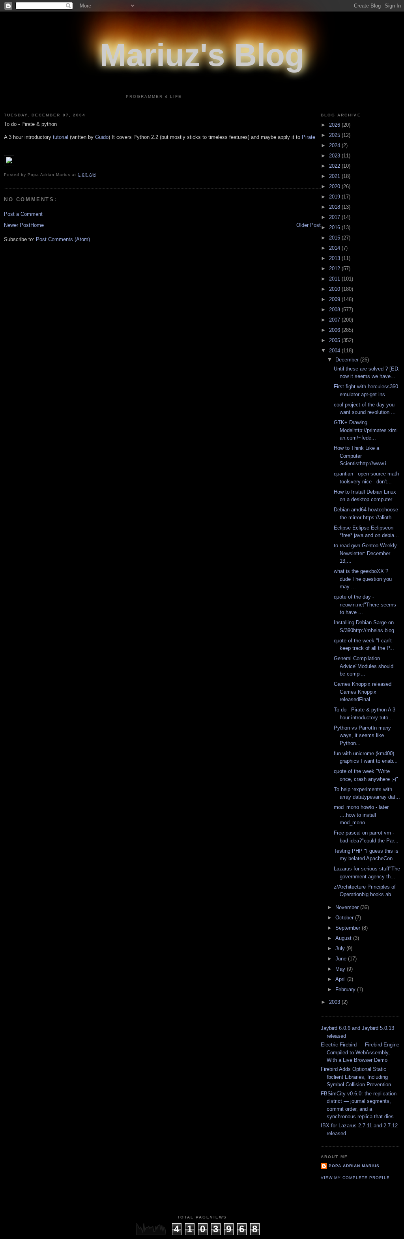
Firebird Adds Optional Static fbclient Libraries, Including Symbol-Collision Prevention (356, 1076)
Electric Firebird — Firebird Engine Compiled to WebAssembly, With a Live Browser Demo (360, 1052)
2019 (335, 197)
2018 (335, 207)
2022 (335, 166)
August (344, 938)
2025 (335, 135)
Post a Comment (23, 214)
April (341, 979)
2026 (335, 125)
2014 (335, 248)
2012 (335, 268)
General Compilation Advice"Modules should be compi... (363, 666)
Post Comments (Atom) (63, 239)
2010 (335, 289)
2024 (335, 145)
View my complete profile (355, 1177)
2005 (335, 340)
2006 (335, 330)
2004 (335, 351)
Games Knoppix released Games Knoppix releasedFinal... (362, 691)
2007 (335, 320)
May (341, 969)
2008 (335, 310)
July (340, 948)
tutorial (60, 137)
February (346, 989)
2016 (335, 227)
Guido (101, 137)
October (345, 918)
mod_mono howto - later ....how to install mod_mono (361, 814)
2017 (335, 217)
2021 (335, 176)
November (347, 907)
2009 (335, 299)
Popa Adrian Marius (354, 1166)
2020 (335, 186)
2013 (335, 258)
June (341, 959)
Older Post (308, 225)
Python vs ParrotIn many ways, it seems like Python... (362, 735)
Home (37, 225)
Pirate (308, 137)
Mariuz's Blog (202, 55)
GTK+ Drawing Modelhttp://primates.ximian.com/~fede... (366, 430)
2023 (335, 156)
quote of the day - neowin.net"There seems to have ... (365, 604)
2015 (335, 238)
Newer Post (17, 225)
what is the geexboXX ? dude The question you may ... (363, 579)
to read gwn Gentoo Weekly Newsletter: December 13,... (365, 553)
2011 (335, 279)
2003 (335, 1002)
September (348, 928)
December (347, 360)
